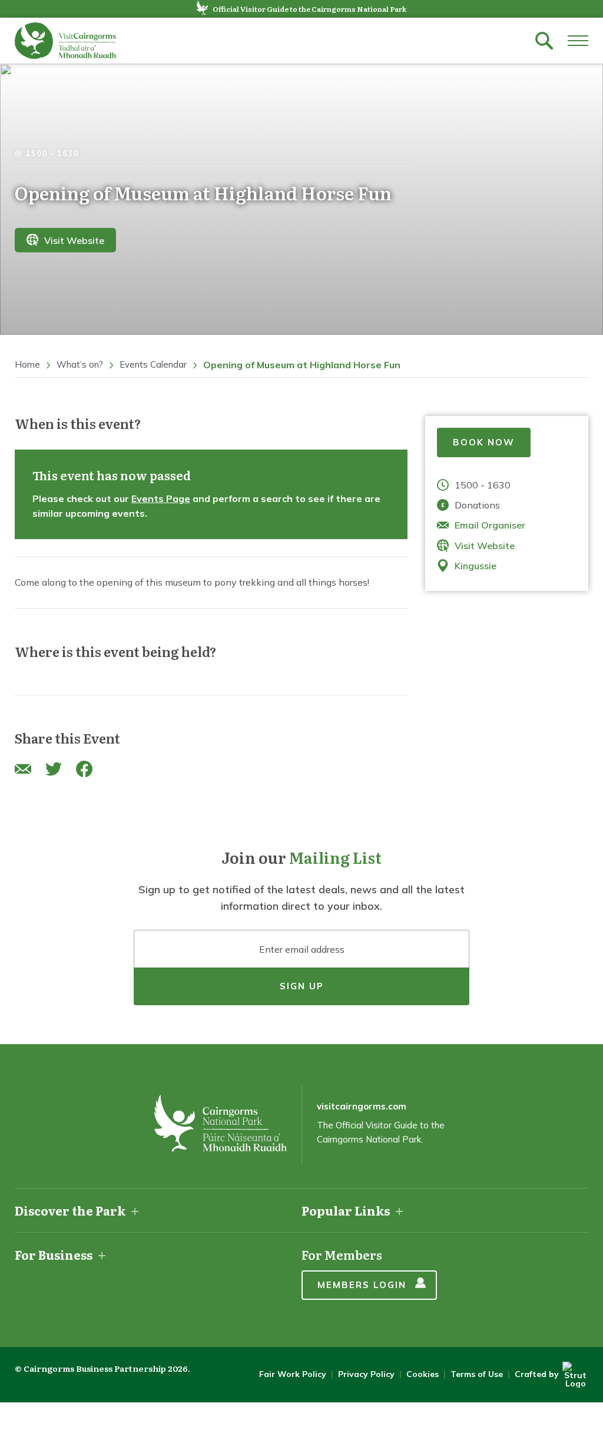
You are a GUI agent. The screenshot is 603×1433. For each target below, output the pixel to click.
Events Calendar (153, 364)
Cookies (422, 1374)
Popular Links (346, 1210)
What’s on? (80, 364)
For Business (53, 1254)
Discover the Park (70, 1210)
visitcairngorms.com (361, 1106)
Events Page (160, 498)
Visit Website (74, 240)
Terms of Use (476, 1374)
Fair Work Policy (292, 1374)
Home (27, 364)
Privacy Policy (366, 1374)
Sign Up (302, 986)
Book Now (484, 442)
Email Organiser (490, 525)
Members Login (361, 1284)
